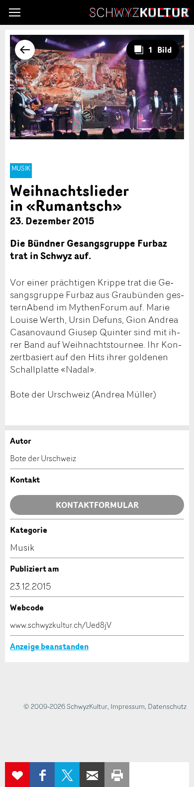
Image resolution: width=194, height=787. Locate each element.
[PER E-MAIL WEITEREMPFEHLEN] (92, 774)
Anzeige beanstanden (49, 646)
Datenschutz (167, 706)
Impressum (127, 706)
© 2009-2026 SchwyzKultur (65, 706)
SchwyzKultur (139, 12)
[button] (14, 12)
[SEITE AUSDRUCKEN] (116, 774)
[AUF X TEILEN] (67, 774)
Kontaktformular (97, 505)
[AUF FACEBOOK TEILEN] (42, 774)
